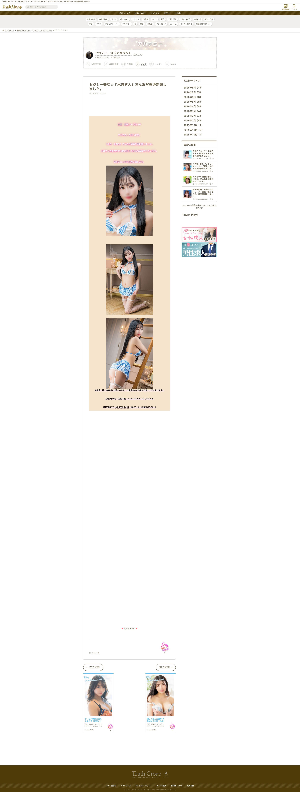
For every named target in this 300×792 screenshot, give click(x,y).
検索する (28, 7)
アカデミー (126, 24)
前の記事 (164, 667)
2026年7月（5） (193, 92)
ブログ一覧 (95, 653)
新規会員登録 (285, 9)
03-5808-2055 (122, 407)
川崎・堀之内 (185, 19)
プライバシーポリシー (143, 786)
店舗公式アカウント (203, 24)
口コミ (154, 19)
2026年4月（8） (193, 106)
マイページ (294, 9)
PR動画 (145, 19)
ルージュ (173, 24)
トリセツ (135, 19)
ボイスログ (124, 19)
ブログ (113, 19)
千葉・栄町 (172, 19)
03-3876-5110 (137, 398)
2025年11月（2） (194, 129)
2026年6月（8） (193, 97)
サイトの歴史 (161, 786)
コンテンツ (155, 13)
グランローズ (161, 24)
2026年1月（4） (193, 120)
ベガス (98, 24)
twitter (166, 777)
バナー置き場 (111, 786)
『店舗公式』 (116, 57)
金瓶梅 (149, 24)
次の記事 (94, 667)
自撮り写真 (91, 19)
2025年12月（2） (194, 125)
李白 (90, 24)
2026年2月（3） (193, 115)
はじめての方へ (140, 13)
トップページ (9, 30)
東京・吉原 (209, 19)
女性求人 (178, 13)
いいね (165, 647)
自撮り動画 (103, 19)
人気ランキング (124, 13)
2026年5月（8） (193, 101)
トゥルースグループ (12, 7)
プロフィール (137, 54)
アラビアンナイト (111, 24)
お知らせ (167, 13)
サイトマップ (126, 786)
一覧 (90, 730)
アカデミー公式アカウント (42, 30)
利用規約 (190, 786)
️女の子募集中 (129, 628)
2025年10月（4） (194, 134)
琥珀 (141, 24)
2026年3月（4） (193, 111)
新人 (162, 19)
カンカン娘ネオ (186, 24)
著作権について (176, 786)
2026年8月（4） (193, 87)
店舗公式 (197, 19)
